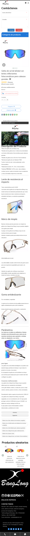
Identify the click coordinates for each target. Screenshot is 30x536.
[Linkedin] (11, 529)
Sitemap (5, 526)
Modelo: (5, 121)
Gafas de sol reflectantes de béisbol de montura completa (14, 424)
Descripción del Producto (9, 123)
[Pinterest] (21, 529)
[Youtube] (16, 529)
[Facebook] (9, 529)
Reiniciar (19, 30)
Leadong (20, 524)
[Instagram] (18, 529)
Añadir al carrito (10, 110)
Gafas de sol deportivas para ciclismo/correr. (13, 430)
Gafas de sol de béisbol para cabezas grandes (13, 428)
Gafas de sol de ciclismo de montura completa (13, 420)
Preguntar (10, 106)
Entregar (12, 30)
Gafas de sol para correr (8, 433)
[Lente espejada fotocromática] (3, 93)
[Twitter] (14, 529)
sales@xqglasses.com (16, 517)
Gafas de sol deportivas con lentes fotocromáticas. (15, 436)
